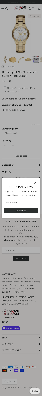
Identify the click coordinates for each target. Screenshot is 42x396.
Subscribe (21, 210)
